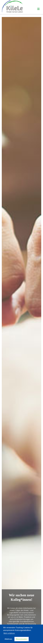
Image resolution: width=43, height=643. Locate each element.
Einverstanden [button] (21, 639)
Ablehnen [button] (8, 639)
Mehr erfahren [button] (9, 633)
